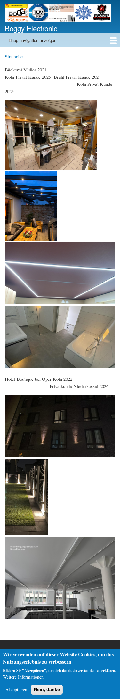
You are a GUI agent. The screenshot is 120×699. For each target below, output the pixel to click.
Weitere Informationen (23, 677)
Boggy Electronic (31, 28)
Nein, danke (47, 689)
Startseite (14, 57)
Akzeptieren (16, 690)
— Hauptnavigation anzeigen (29, 40)
